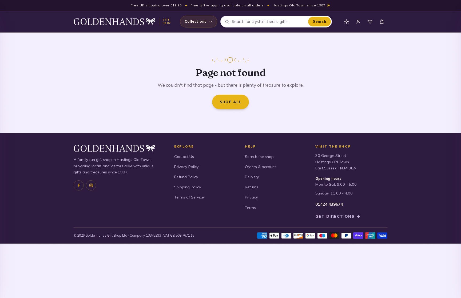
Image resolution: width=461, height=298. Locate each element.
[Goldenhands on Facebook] (79, 185)
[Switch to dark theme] (346, 21)
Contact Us (184, 156)
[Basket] (381, 21)
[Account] (358, 21)
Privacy (251, 197)
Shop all (230, 102)
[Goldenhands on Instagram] (91, 185)
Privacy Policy (186, 166)
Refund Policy (186, 176)
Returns (251, 187)
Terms (250, 207)
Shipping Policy (187, 187)
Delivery (252, 176)
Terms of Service (189, 197)
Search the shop (259, 156)
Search (319, 21)
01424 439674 (329, 204)
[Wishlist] (370, 21)
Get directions (338, 216)
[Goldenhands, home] (114, 21)
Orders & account (260, 166)
